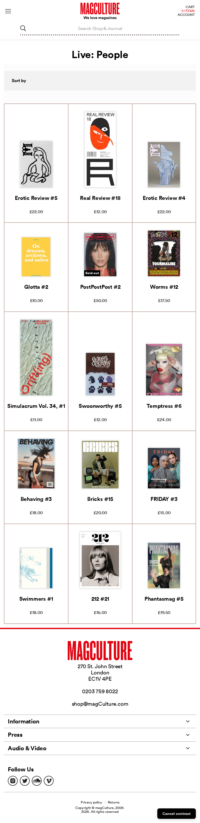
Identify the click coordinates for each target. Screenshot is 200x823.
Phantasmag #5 (164, 598)
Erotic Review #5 (36, 197)
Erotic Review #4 (164, 197)
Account (186, 15)
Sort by (19, 80)
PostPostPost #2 (100, 286)
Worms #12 (164, 286)
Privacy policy (91, 802)
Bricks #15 (100, 498)
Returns (114, 802)
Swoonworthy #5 (100, 405)
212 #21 (100, 598)
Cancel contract (176, 814)
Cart (190, 7)
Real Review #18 (100, 197)
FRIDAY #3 (164, 498)
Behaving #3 (36, 498)
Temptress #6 (164, 405)
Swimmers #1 (36, 598)
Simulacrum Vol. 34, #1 (36, 405)
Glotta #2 (36, 286)
